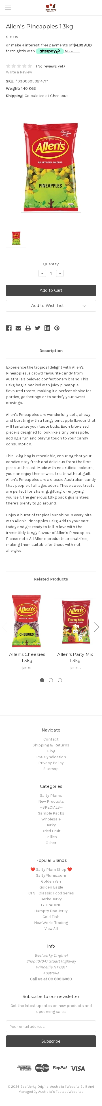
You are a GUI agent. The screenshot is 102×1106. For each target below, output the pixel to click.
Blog (51, 751)
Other (51, 842)
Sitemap (51, 768)
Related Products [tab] (51, 579)
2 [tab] (51, 680)
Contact (51, 739)
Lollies (51, 836)
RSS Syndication (51, 757)
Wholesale (51, 819)
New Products (51, 801)
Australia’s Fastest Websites (61, 1092)
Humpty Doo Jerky (51, 910)
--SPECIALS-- (51, 807)
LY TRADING (51, 905)
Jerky (51, 825)
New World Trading (51, 922)
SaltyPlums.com (51, 875)
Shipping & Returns (51, 745)
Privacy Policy (51, 762)
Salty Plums (51, 795)
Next (96, 626)
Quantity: (51, 264)
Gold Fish (51, 916)
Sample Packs (51, 813)
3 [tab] (60, 680)
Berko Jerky (51, 899)
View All (51, 928)
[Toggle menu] (8, 7)
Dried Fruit (51, 831)
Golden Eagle (51, 887)
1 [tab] (42, 680)
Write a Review (19, 72)
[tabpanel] (27, 632)
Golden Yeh (51, 881)
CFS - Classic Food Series (51, 893)
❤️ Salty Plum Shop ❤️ (51, 869)
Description (51, 350)
